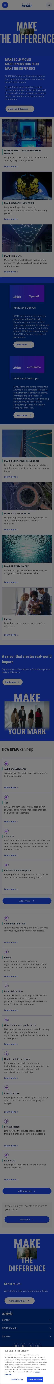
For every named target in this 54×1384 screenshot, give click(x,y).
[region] (27, 1365)
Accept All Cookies (35, 1379)
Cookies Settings (17, 1379)
